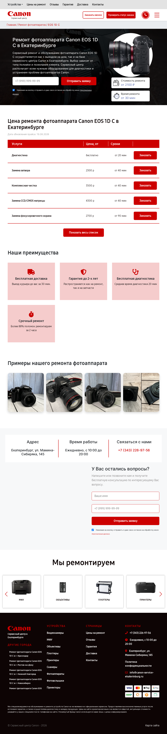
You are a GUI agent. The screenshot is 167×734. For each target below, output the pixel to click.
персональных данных (101, 534)
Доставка (82, 4)
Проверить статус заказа (121, 15)
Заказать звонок (93, 15)
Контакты (98, 4)
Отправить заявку (79, 81)
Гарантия (68, 4)
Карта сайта (152, 725)
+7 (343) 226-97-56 (134, 450)
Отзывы (54, 4)
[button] (6, 594)
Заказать (145, 155)
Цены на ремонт (36, 4)
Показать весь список (83, 232)
